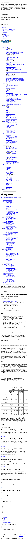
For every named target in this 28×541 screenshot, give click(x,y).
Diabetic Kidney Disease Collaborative (14, 78)
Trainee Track (9, 256)
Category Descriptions (11, 238)
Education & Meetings (8, 197)
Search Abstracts (9, 247)
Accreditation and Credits (11, 205)
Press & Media (9, 177)
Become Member (10, 147)
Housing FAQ (9, 224)
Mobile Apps (9, 187)
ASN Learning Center (10, 55)
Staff (7, 169)
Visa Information (9, 231)
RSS (4, 520)
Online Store (8, 173)
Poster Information (10, 243)
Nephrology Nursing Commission (13, 104)
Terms (4, 519)
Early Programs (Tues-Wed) (12, 253)
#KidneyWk (8, 216)
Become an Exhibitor (10, 265)
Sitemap (5, 518)
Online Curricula (9, 59)
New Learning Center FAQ (12, 57)
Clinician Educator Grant (11, 137)
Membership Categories (11, 153)
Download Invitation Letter (12, 232)
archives (16, 288)
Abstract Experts (9, 239)
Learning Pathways (10, 255)
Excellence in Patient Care (9, 29)
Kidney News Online (10, 114)
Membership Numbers (11, 154)
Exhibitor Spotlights (10, 270)
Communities (6, 35)
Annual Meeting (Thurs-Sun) (12, 254)
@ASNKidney (4, 27)
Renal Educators (9, 86)
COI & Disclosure (10, 275)
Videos (7, 185)
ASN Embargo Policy (10, 242)
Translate (5, 517)
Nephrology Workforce (11, 101)
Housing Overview (10, 223)
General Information (7, 201)
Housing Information (7, 222)
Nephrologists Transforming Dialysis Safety (15, 79)
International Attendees (8, 228)
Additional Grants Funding (12, 143)
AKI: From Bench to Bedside (12, 53)
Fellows (7, 90)
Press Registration (10, 280)
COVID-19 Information (11, 77)
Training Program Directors (12, 85)
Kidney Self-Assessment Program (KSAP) (15, 64)
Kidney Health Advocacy (11, 124)
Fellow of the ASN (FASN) (12, 157)
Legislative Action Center (11, 122)
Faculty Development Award (12, 141)
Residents (8, 91)
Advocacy (5, 121)
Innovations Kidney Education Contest (15, 80)
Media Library (9, 183)
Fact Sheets (8, 127)
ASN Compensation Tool (11, 161)
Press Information (7, 278)
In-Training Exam (10, 100)
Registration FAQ (10, 219)
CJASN (7, 109)
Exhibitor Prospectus (10, 268)
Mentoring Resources (10, 88)
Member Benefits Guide (11, 151)
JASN (7, 107)
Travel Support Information (12, 209)
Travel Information (10, 211)
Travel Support (9, 140)
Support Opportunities (8, 273)
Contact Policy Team (10, 132)
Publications (5, 105)
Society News (9, 175)
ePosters (8, 244)
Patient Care (8, 126)
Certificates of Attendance (11, 233)
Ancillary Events (9, 206)
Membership (6, 145)
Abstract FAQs (9, 248)
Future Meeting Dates (8, 284)
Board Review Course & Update (13, 51)
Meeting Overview (10, 202)
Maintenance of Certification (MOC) (14, 69)
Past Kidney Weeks (7, 282)
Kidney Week (9, 49)
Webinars (8, 58)
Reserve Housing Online (11, 227)
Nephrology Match (10, 102)
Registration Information (8, 217)
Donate (4, 34)
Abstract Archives (10, 245)
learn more (3, 12)
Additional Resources (10, 130)
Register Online (9, 221)
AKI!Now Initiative (10, 75)
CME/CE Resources (10, 68)
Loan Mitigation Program (11, 95)
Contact (2, 514)
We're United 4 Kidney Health (12, 180)
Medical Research (10, 125)
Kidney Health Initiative (8, 30)
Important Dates (9, 203)
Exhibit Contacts (9, 271)
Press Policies (9, 279)
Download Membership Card (12, 162)
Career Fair (8, 207)
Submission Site (9, 240)
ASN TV (8, 208)
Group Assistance (10, 229)
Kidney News (9, 112)
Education (5, 47)
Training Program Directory (12, 98)
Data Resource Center (10, 120)
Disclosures (8, 260)
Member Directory (10, 163)
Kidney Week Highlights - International (14, 52)
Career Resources (10, 172)
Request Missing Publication (12, 117)
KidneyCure (8, 135)
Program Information (7, 249)
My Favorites (9, 261)
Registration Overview (11, 218)
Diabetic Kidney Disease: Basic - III (11, 301)
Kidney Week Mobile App (11, 214)
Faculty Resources (7, 274)
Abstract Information (7, 234)
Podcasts (8, 184)
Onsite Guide (9, 252)
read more (3, 436)
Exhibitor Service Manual (11, 269)
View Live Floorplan (10, 266)
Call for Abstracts (9, 235)
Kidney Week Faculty (10, 259)
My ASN (5, 36)
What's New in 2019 (7, 200)
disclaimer (21, 536)
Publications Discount (10, 159)
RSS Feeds (8, 188)
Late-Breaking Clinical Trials (12, 237)
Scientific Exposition (7, 264)
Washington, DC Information (12, 212)
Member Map (9, 156)
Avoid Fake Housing (10, 226)
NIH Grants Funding (11, 142)
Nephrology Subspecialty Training (13, 99)
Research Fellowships (10, 138)
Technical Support (7, 522)
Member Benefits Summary (12, 149)
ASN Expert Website (10, 276)
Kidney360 (8, 110)
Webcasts (8, 263)
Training (5, 83)
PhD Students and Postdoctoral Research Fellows (16, 94)
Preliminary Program (10, 250)
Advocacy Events (10, 128)
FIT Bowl (8, 258)
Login (4, 38)
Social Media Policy (10, 213)
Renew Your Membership (11, 148)
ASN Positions (9, 179)
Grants (4, 133)
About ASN (8, 167)
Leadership (8, 168)
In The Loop (8, 115)
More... (4, 164)
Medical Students (9, 93)
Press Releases (9, 178)
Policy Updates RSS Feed (11, 131)
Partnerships (8, 171)
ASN (2, 197)
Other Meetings (9, 81)
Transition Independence (12, 136)
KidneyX (5, 32)
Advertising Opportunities (11, 119)
